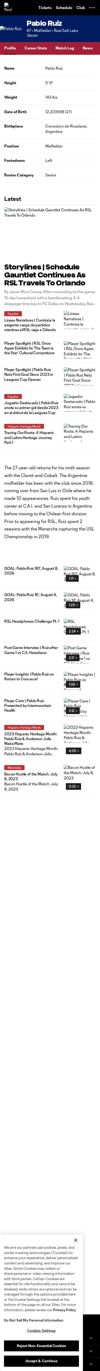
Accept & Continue (41, 1361)
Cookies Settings (41, 1330)
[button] (92, 7)
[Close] (76, 1240)
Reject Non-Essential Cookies (41, 1346)
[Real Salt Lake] (9, 8)
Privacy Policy (64, 1310)
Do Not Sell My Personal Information (33, 1320)
